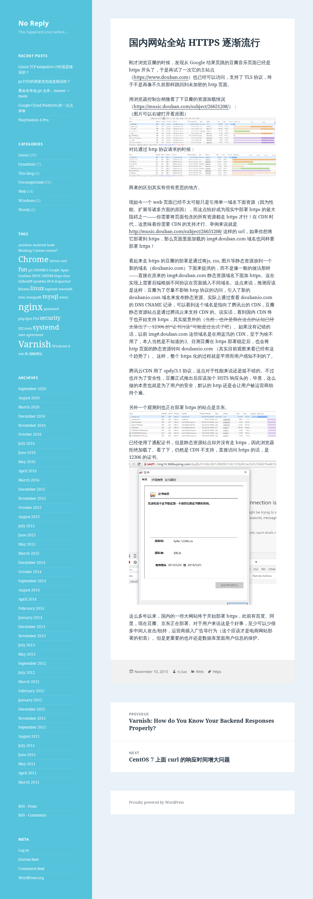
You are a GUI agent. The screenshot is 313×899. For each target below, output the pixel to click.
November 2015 (32, 498)
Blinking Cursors (31, 250)
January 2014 (30, 617)
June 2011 (27, 754)
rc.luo (182, 671)
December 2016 (31, 416)
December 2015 (31, 489)
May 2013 (26, 654)
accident (25, 245)
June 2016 (27, 452)
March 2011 (28, 782)
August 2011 (29, 736)
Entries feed (28, 859)
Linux (23, 155)
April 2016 (27, 470)
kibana (23, 289)
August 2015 (29, 516)
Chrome (33, 259)
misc (22, 297)
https (58, 276)
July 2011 (26, 745)
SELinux (25, 328)
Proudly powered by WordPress (156, 802)
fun (23, 269)
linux (37, 288)
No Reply (33, 22)
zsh (21, 354)
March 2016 (28, 480)
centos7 (52, 250)
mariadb (65, 289)
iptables (39, 281)
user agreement (30, 335)
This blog (26, 173)
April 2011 (27, 773)
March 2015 (28, 553)
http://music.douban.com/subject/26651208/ (175, 231)
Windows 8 (61, 346)
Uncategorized (30, 182)
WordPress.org (31, 877)
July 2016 (26, 443)
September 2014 (32, 580)
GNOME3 (41, 270)
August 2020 (29, 397)
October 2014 (30, 571)
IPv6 (50, 281)
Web (22, 191)
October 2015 (30, 507)
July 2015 (26, 525)
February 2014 (31, 608)
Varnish (34, 344)
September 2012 (32, 663)
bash (51, 245)
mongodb (34, 297)
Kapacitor (63, 281)
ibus (66, 276)
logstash (51, 289)
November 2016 (32, 425)
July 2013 (26, 645)
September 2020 (32, 388)
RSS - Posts (27, 806)
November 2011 (32, 718)
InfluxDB (25, 281)
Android (39, 245)
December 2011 (31, 709)
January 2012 (30, 700)
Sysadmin (26, 164)
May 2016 (26, 461)
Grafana (24, 276)
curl (64, 261)
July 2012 (26, 672)
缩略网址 (35, 354)
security (50, 317)
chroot (55, 261)
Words (24, 209)
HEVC (36, 276)
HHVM (47, 276)
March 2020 (28, 407)
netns (63, 297)
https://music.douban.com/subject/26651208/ (181, 106)
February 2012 (31, 690)
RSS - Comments (32, 815)
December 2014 (31, 562)
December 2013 (31, 626)
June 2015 (27, 535)
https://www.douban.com (161, 77)
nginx (30, 307)
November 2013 (32, 635)
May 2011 (26, 763)
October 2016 (30, 434)
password (51, 309)
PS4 (36, 318)
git (30, 270)
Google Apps (59, 270)
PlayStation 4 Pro (33, 119)
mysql (50, 296)
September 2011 (32, 727)
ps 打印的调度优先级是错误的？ (44, 81)
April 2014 (27, 599)
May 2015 (26, 544)
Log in (23, 850)
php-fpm (25, 318)
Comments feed (31, 868)
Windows (26, 200)
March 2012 (28, 681)
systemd (46, 327)
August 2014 (29, 590)
